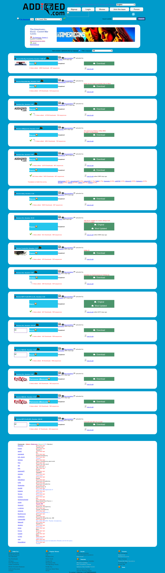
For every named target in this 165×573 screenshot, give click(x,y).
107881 (60, 59)
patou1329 (87, 181)
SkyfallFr (60, 182)
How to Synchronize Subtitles (85, 561)
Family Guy (49, 566)
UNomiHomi (21, 479)
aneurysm (61, 129)
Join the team (119, 9)
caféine (80, 182)
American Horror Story (52, 569)
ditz (19, 465)
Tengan (20, 494)
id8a (19, 477)
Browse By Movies (14, 555)
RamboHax (21, 485)
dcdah (20, 502)
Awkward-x (139, 181)
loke (19, 468)
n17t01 (20, 536)
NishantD (20, 522)
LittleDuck (61, 249)
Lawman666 (21, 519)
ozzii (19, 539)
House (48, 570)
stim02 (20, 451)
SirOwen (20, 460)
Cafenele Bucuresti (14, 569)
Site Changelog (122, 553)
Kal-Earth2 (61, 326)
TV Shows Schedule (83, 553)
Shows (102, 9)
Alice (59, 273)
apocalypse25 (75, 181)
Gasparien (107, 181)
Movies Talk (121, 564)
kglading (20, 491)
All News (11, 561)
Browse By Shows (14, 553)
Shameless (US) (50, 562)
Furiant (20, 448)
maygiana (61, 420)
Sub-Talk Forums (13, 562)
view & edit (90, 69)
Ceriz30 (20, 533)
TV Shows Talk (122, 562)
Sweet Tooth (49, 559)
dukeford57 (21, 471)
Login (88, 9)
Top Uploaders (13, 556)
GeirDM (20, 488)
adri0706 (117, 181)
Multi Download (34, 44)
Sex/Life (48, 553)
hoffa (19, 482)
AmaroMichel (21, 542)
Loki (47, 555)
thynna (20, 530)
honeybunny (61, 105)
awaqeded (61, 195)
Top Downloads (13, 559)
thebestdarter (62, 82)
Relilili (97, 181)
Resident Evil (49, 556)
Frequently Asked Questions (85, 555)
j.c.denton (21, 508)
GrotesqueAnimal (23, 499)
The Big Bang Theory (52, 564)
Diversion (20, 445)
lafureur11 (128, 181)
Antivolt (90, 182)
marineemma (61, 181)
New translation (68, 58)
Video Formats (122, 559)
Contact (11, 570)
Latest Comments (14, 564)
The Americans (36, 37)
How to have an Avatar (83, 569)
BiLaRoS (60, 298)
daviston (20, 525)
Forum (136, 9)
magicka (20, 474)
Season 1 (45, 37)
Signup (74, 9)
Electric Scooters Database (17, 566)
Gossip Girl (49, 561)
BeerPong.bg (22, 513)
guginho (20, 496)
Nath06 (70, 182)
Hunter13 (20, 505)
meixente (20, 511)
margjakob (21, 454)
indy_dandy (21, 457)
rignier (19, 528)
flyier (19, 462)
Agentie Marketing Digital (84, 570)
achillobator (21, 516)
